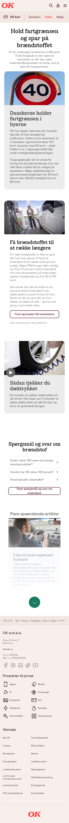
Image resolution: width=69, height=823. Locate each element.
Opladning (14, 708)
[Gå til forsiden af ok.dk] (8, 5)
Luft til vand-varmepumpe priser (12, 777)
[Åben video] (34, 358)
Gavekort (35, 16)
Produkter (35, 620)
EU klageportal (38, 785)
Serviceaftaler (16, 716)
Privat (24, 620)
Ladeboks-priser (39, 761)
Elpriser (34, 753)
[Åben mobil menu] (65, 5)
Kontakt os (8, 649)
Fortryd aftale (37, 793)
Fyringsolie (14, 700)
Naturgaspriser (38, 769)
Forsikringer (43, 692)
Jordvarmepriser (10, 785)
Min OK (6, 738)
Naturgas (42, 708)
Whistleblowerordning (41, 777)
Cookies (7, 745)
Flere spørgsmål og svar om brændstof (34, 491)
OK (17, 620)
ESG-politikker (38, 745)
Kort (45, 620)
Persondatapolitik (39, 738)
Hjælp (60, 16)
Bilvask (41, 684)
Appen (12, 684)
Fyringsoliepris (9, 761)
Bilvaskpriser (9, 753)
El (10, 692)
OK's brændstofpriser (13, 793)
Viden (48, 16)
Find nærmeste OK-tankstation (34, 314)
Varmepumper (45, 716)
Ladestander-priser (12, 769)
